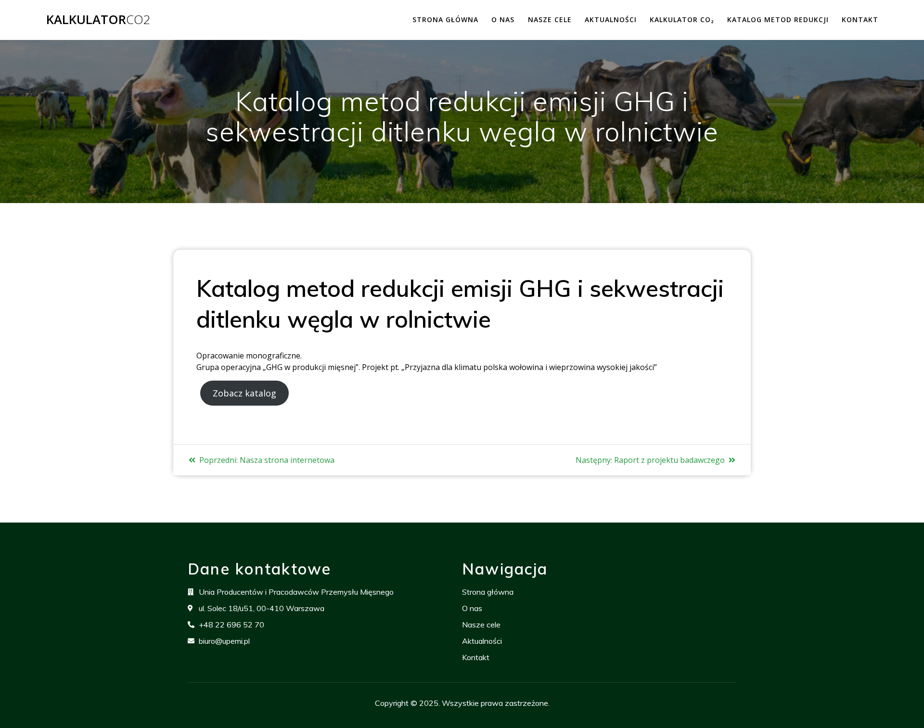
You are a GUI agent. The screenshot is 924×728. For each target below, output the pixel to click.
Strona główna (445, 19)
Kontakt (860, 19)
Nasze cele (550, 19)
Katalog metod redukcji (778, 19)
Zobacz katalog (244, 393)
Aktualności (611, 19)
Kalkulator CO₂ (682, 19)
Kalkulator (98, 19)
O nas (502, 19)
